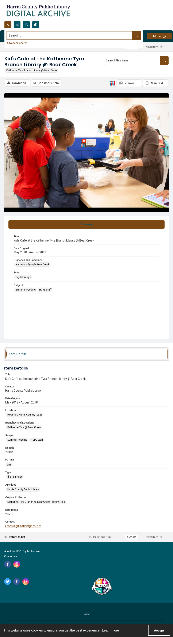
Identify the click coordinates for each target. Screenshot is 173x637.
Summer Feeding (26, 289)
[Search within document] (164, 60)
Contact (86, 614)
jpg (9, 464)
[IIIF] (112, 83)
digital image (23, 277)
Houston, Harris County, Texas (24, 414)
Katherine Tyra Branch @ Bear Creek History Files (36, 501)
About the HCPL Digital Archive (22, 551)
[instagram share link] (16, 564)
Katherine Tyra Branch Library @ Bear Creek (31, 70)
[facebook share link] (7, 564)
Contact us (10, 556)
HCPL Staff (45, 289)
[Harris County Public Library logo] (101, 586)
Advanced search (17, 43)
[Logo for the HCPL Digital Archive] (38, 10)
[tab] (86, 224)
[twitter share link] (7, 581)
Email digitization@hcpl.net (23, 526)
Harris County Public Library (23, 489)
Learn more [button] (110, 630)
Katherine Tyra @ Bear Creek (32, 264)
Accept (159, 630)
